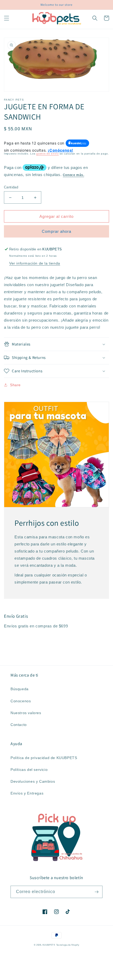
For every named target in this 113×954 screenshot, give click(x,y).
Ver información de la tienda (34, 263)
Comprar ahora (56, 231)
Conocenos (21, 701)
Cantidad (11, 187)
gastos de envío (47, 153)
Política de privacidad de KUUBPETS (44, 758)
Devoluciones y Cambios (33, 781)
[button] (6, 18)
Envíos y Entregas (27, 793)
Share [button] (15, 385)
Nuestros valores (26, 713)
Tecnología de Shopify (67, 944)
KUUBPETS (49, 944)
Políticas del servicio (29, 769)
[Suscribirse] (96, 892)
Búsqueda (20, 689)
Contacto (19, 725)
